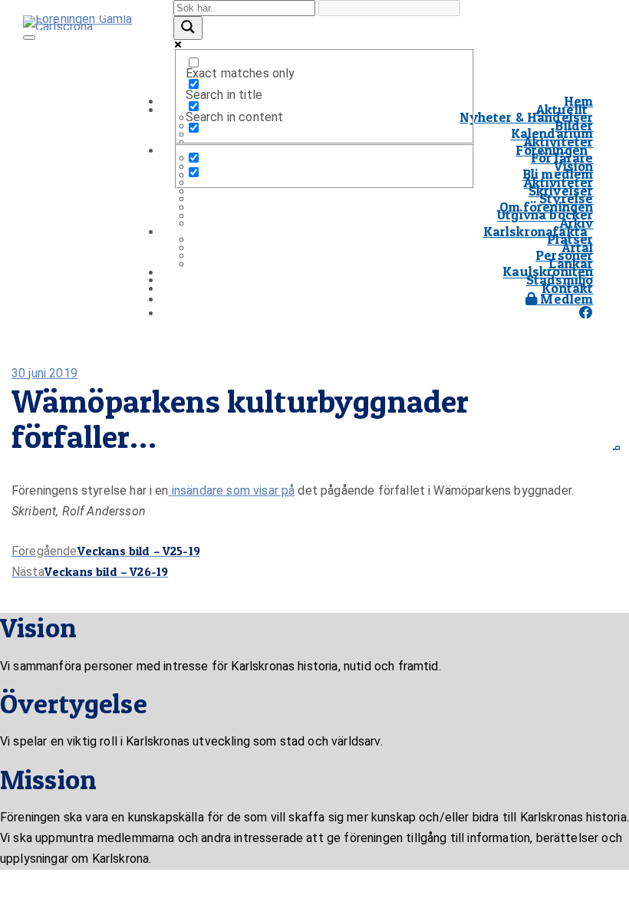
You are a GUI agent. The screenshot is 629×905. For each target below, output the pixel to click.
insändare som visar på (232, 490)
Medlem (565, 299)
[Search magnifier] (188, 28)
